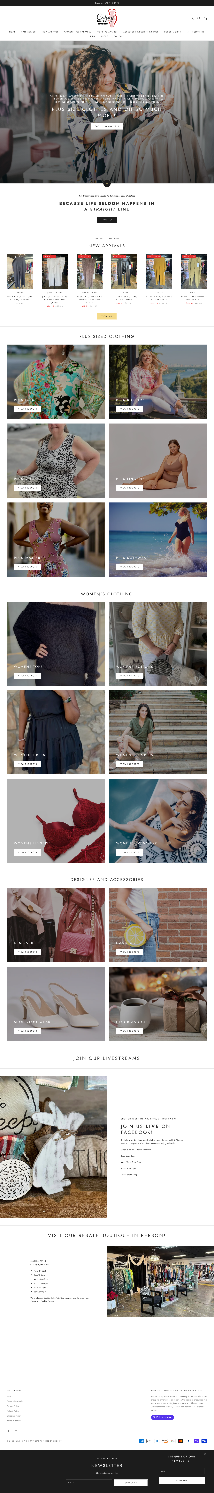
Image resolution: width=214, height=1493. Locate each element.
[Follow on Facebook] (8, 1430)
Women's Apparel (107, 32)
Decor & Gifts (172, 32)
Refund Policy (13, 1411)
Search (10, 1396)
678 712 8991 (112, 3)
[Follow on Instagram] (16, 1430)
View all (107, 316)
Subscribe (182, 1480)
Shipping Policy (14, 1415)
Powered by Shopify (51, 1441)
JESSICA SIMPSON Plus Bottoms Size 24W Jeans (54, 299)
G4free (20, 293)
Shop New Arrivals (107, 126)
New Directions (89, 293)
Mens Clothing (196, 32)
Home (12, 32)
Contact (119, 36)
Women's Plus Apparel (77, 32)
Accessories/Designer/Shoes (141, 32)
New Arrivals (51, 32)
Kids (92, 36)
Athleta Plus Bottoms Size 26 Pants (159, 298)
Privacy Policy (13, 1406)
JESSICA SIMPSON (54, 293)
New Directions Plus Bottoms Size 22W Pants (89, 299)
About (104, 36)
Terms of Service (14, 1420)
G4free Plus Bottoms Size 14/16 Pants (19, 298)
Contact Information (15, 1401)
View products (27, 408)
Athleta (124, 293)
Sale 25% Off (29, 32)
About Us (107, 219)
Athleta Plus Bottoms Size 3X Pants (124, 298)
